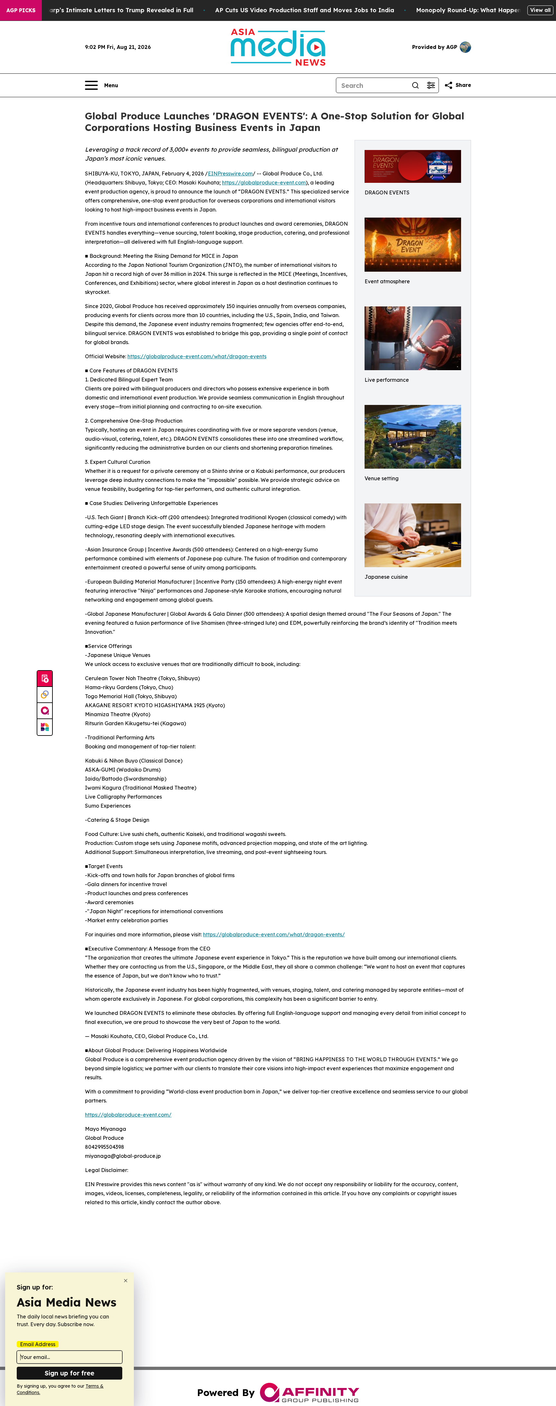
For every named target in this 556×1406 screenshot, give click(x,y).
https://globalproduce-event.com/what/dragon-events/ (274, 934)
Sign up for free (69, 1373)
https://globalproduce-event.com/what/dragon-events (196, 356)
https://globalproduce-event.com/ (128, 1114)
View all (540, 10)
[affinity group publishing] (44, 711)
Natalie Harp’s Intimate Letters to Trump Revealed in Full (107, 10)
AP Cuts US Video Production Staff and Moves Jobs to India (304, 10)
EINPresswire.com (230, 173)
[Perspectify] (44, 695)
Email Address (37, 1344)
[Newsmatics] (44, 727)
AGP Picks (20, 10)
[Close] (126, 1281)
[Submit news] (44, 679)
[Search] (415, 85)
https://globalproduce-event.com (264, 182)
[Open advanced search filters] (431, 85)
